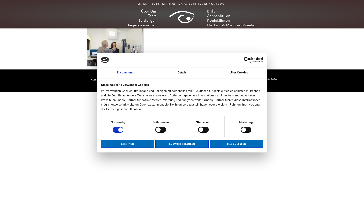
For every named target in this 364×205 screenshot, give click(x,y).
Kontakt (95, 79)
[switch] (160, 130)
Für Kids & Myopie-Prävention (232, 25)
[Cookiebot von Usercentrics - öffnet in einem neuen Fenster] (246, 60)
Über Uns (149, 11)
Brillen (212, 11)
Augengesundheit (142, 25)
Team (152, 15)
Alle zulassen (236, 144)
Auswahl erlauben (182, 144)
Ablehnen (127, 144)
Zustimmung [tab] (125, 72)
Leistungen (148, 20)
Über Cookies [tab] (239, 72)
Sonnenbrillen (218, 15)
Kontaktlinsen (218, 20)
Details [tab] (182, 72)
